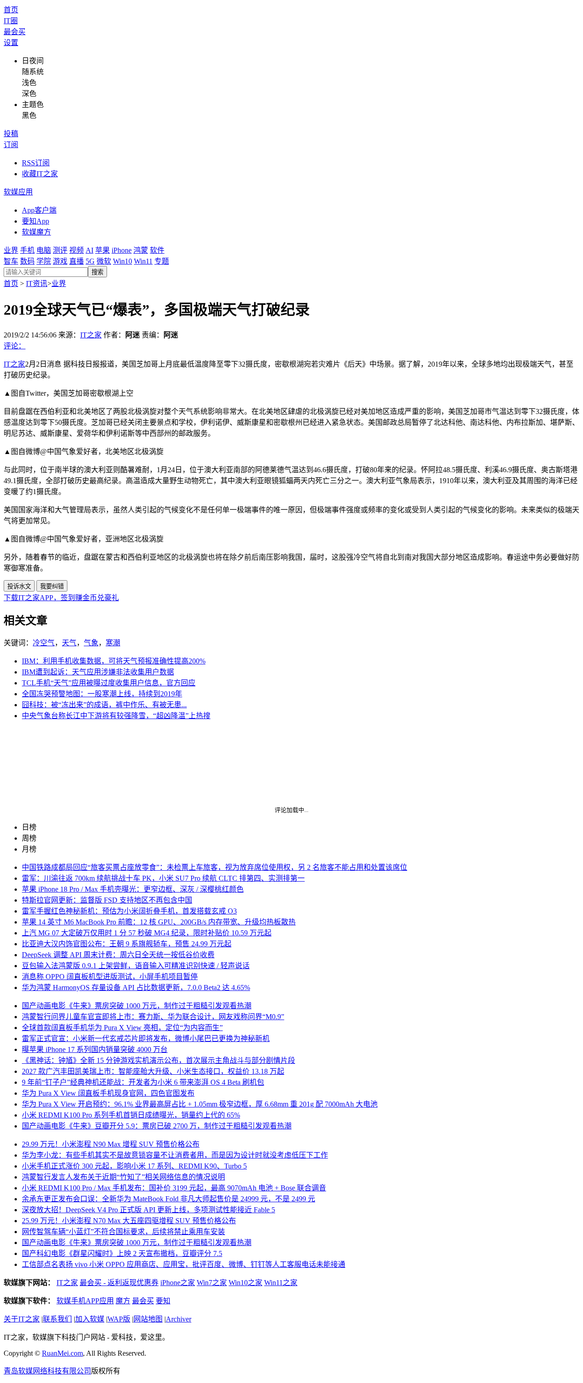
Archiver (178, 1319)
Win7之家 (212, 1282)
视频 (76, 250)
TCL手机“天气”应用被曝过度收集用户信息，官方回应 (108, 683)
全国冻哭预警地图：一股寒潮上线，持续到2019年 (102, 694)
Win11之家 (280, 1282)
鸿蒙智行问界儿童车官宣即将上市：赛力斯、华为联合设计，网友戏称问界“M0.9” (153, 1017)
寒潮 (113, 643)
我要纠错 (52, 586)
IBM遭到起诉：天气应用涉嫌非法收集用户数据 (98, 672)
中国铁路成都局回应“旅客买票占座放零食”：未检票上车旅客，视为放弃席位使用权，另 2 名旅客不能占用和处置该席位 (214, 867)
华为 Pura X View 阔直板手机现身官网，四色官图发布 (108, 1093)
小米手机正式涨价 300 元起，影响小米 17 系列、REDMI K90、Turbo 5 (134, 1166)
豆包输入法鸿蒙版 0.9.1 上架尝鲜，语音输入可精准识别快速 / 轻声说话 (136, 966)
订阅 (11, 144)
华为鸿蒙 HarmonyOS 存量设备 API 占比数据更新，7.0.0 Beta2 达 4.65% (136, 987)
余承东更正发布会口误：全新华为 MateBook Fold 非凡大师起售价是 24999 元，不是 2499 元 (168, 1199)
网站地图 (148, 1319)
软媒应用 (18, 192)
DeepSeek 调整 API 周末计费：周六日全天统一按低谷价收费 (118, 955)
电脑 (43, 250)
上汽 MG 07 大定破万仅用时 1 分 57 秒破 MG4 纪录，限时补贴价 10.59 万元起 (146, 933)
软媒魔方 (36, 232)
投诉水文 (19, 586)
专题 (161, 261)
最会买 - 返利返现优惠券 (119, 1282)
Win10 (122, 261)
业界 (11, 250)
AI (89, 250)
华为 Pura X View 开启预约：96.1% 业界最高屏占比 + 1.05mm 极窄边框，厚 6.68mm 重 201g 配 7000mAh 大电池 (200, 1104)
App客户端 (39, 210)
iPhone (122, 250)
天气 (69, 643)
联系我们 (57, 1319)
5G (90, 261)
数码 (27, 261)
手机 (27, 250)
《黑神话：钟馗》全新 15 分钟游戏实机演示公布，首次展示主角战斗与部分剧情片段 (158, 1060)
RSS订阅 (36, 163)
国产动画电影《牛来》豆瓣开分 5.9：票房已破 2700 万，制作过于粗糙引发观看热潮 (157, 1126)
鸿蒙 (140, 250)
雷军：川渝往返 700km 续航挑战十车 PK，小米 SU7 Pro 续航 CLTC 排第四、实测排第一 (163, 878)
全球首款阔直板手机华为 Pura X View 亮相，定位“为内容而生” (122, 1027)
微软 (104, 261)
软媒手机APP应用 (85, 1301)
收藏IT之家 (40, 174)
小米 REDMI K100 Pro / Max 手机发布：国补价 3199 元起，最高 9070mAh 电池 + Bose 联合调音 (174, 1188)
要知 (163, 1301)
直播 (76, 261)
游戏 (60, 261)
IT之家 (91, 335)
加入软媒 (89, 1319)
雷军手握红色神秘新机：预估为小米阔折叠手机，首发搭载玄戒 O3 (129, 911)
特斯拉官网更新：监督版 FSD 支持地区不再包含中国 (107, 900)
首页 (11, 10)
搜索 (97, 272)
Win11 (143, 261)
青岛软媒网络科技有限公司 (47, 1371)
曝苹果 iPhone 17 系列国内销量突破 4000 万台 (95, 1049)
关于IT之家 (22, 1319)
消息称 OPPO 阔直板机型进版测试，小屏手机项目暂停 (110, 976)
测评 (60, 250)
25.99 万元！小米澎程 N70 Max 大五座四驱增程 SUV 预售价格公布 (129, 1221)
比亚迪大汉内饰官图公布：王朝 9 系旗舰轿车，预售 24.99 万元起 (126, 944)
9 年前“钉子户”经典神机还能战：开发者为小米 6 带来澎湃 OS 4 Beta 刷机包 (143, 1082)
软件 (157, 250)
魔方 (123, 1301)
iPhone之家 (177, 1282)
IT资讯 (36, 283)
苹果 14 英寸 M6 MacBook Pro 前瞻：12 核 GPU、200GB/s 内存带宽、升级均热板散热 (159, 922)
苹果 (102, 250)
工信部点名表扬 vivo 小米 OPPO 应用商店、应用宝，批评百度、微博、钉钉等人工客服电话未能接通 (183, 1264)
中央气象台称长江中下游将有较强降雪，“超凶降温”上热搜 (116, 716)
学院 (43, 261)
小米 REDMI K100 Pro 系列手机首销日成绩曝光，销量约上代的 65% (131, 1115)
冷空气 (44, 643)
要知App (35, 221)
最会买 (15, 32)
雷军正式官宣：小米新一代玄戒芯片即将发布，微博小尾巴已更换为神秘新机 (146, 1038)
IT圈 (11, 21)
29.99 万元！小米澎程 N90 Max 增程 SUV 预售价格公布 (110, 1144)
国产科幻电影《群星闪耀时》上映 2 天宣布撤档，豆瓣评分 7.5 (122, 1253)
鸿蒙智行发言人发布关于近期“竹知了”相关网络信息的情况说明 (123, 1177)
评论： (15, 346)
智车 (11, 261)
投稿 (11, 134)
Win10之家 (245, 1282)
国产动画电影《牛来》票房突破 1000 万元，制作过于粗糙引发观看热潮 (136, 1006)
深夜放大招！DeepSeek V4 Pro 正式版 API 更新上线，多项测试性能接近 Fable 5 (148, 1210)
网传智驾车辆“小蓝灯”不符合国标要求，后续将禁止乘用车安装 (123, 1231)
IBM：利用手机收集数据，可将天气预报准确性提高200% (113, 661)
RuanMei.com (62, 1353)
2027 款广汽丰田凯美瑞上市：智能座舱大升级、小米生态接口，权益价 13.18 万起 (153, 1071)
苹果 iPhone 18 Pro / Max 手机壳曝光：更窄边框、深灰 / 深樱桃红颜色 (133, 889)
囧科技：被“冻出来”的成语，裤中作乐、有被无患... (104, 705)
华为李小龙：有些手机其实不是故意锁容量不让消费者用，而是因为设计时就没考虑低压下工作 (175, 1155)
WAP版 (118, 1319)
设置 (11, 42)
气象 (91, 643)
